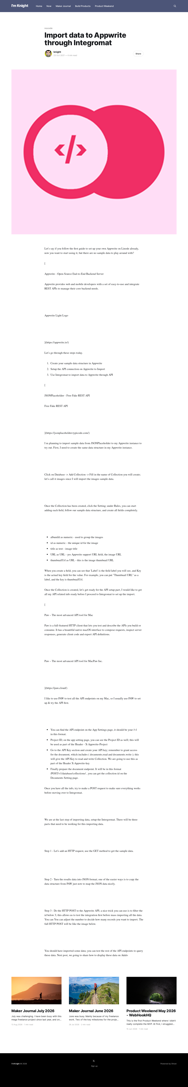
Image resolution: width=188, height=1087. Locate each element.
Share (138, 53)
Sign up (94, 1066)
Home (39, 6)
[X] (94, 1061)
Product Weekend (104, 6)
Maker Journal (63, 6)
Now (49, 6)
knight (57, 52)
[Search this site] (175, 6)
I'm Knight (19, 5)
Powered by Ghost (168, 1064)
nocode (48, 28)
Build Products (83, 6)
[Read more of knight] (48, 53)
